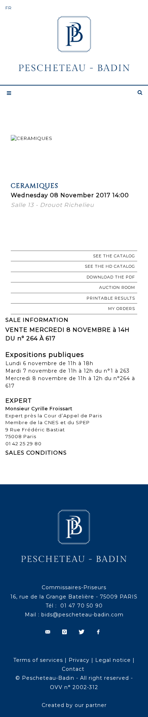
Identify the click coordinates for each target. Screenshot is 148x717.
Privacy (79, 660)
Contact (73, 669)
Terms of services (38, 660)
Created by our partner (74, 705)
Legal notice (113, 660)
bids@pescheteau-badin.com (82, 614)
